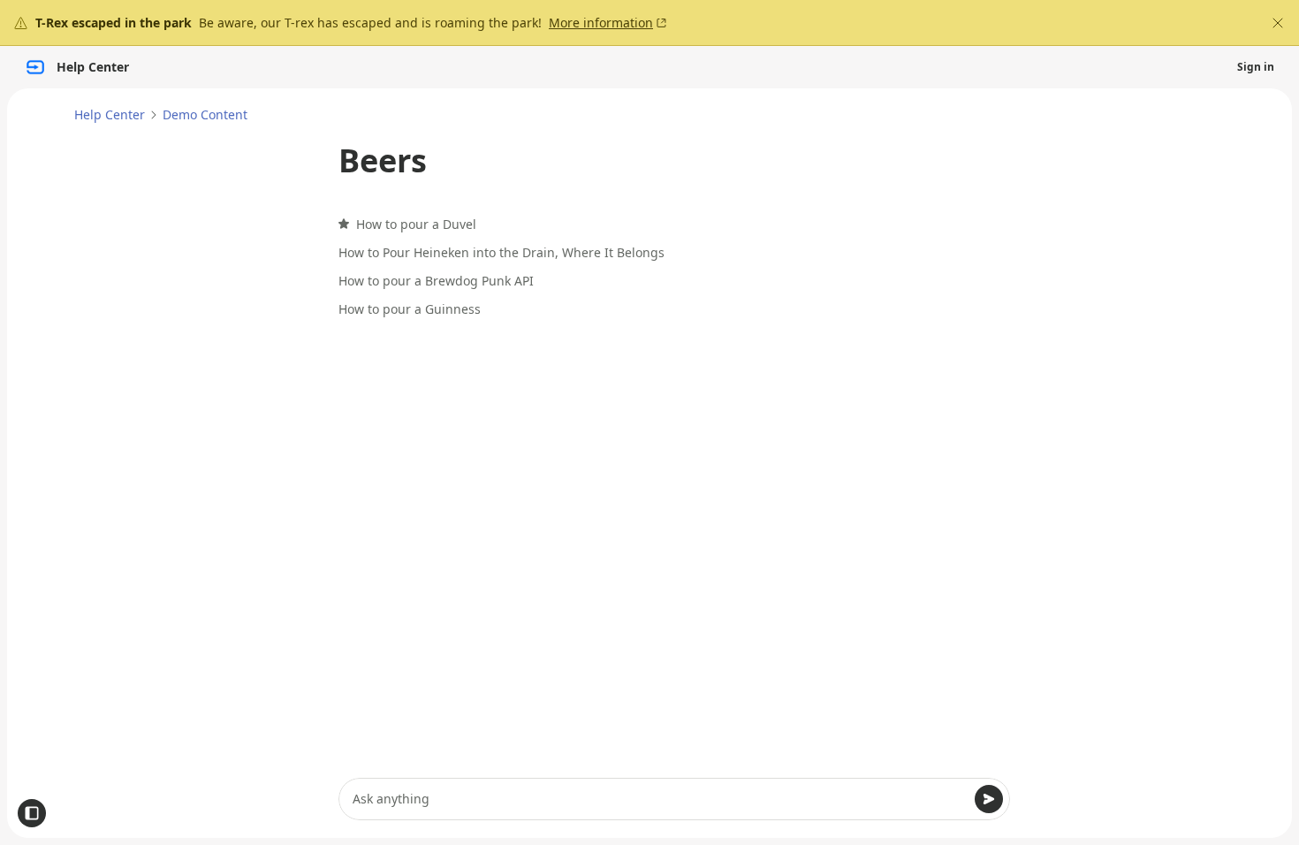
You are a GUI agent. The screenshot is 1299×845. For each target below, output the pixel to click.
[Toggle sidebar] (32, 813)
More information (601, 22)
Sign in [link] (1255, 67)
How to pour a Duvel (416, 224)
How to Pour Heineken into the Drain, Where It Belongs (501, 252)
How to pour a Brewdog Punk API (436, 280)
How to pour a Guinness (409, 309)
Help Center (109, 114)
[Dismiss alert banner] (1278, 23)
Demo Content (205, 114)
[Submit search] (989, 799)
